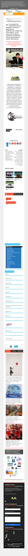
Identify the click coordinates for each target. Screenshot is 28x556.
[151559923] (9, 326)
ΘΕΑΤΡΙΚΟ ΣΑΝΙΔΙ (10, 261)
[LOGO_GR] (8, 315)
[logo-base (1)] (9, 311)
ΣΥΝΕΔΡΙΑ (8, 267)
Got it (17, 8)
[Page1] (14, 12)
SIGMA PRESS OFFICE (10, 251)
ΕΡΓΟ (8, 260)
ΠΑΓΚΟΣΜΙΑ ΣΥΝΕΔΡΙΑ (11, 262)
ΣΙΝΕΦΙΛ (8, 266)
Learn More (12, 8)
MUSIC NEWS (9, 247)
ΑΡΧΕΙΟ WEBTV (9, 129)
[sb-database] (8, 283)
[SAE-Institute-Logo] (9, 301)
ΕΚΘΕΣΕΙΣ (8, 257)
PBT (13, 545)
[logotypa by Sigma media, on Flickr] (14, 478)
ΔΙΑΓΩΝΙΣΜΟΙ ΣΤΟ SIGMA (11, 256)
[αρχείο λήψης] (9, 278)
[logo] (7, 274)
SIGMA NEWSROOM (10, 250)
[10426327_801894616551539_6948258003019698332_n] (14, 306)
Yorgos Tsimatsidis (16, 546)
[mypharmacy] (8, 296)
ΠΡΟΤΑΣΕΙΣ (9, 265)
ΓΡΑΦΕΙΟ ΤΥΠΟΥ (10, 255)
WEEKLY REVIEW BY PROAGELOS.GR (13, 252)
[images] (7, 287)
